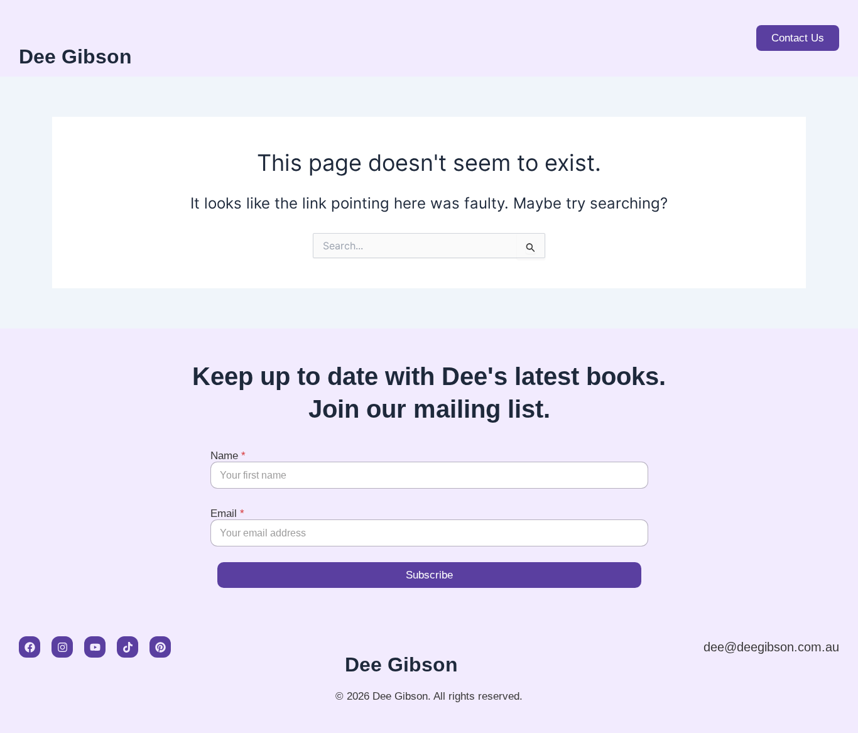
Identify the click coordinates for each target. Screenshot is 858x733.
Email (227, 513)
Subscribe (429, 575)
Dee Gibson (75, 56)
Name (228, 456)
